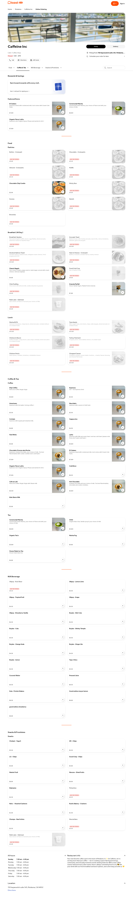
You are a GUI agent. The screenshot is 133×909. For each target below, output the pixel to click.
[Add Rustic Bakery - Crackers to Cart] (122, 812)
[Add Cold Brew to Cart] (122, 474)
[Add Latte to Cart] (122, 443)
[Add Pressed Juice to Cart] (122, 684)
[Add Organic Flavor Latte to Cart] (62, 127)
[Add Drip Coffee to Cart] (62, 396)
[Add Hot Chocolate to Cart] (122, 490)
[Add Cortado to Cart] (62, 427)
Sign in (122, 3)
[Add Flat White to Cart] (62, 443)
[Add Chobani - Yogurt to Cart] (62, 749)
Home (10, 9)
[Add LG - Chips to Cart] (62, 765)
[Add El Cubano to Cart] (62, 112)
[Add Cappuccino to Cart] (122, 427)
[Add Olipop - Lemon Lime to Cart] (122, 590)
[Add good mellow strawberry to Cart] (62, 715)
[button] (12, 67)
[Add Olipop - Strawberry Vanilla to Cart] (62, 621)
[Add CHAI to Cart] (122, 528)
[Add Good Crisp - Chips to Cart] (122, 765)
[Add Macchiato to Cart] (122, 411)
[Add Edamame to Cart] (62, 796)
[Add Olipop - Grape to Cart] (122, 605)
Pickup (96, 46)
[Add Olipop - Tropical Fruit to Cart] (62, 605)
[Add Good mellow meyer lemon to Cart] (122, 699)
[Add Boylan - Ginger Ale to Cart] (122, 652)
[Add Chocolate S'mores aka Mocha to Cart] (62, 458)
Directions (12, 890)
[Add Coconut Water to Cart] (62, 684)
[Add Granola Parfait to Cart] (122, 292)
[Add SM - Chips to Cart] (122, 749)
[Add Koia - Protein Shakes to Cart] (62, 699)
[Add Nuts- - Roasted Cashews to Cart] (62, 812)
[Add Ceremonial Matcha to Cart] (122, 112)
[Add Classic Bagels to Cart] (62, 276)
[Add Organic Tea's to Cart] (62, 543)
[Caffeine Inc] (15, 2)
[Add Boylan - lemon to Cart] (62, 668)
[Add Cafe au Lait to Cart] (62, 490)
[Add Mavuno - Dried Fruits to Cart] (122, 780)
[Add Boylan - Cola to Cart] (62, 637)
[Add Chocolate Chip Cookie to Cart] (62, 191)
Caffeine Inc (28, 9)
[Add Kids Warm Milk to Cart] (62, 505)
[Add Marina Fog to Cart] (122, 543)
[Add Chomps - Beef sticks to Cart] (62, 827)
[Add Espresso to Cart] (122, 396)
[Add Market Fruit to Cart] (62, 780)
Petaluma (18, 9)
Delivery (115, 46)
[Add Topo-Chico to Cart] (122, 668)
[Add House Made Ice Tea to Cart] (62, 559)
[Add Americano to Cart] (62, 411)
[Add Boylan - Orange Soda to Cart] (62, 652)
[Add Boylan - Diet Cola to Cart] (122, 621)
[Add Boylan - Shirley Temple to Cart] (122, 637)
